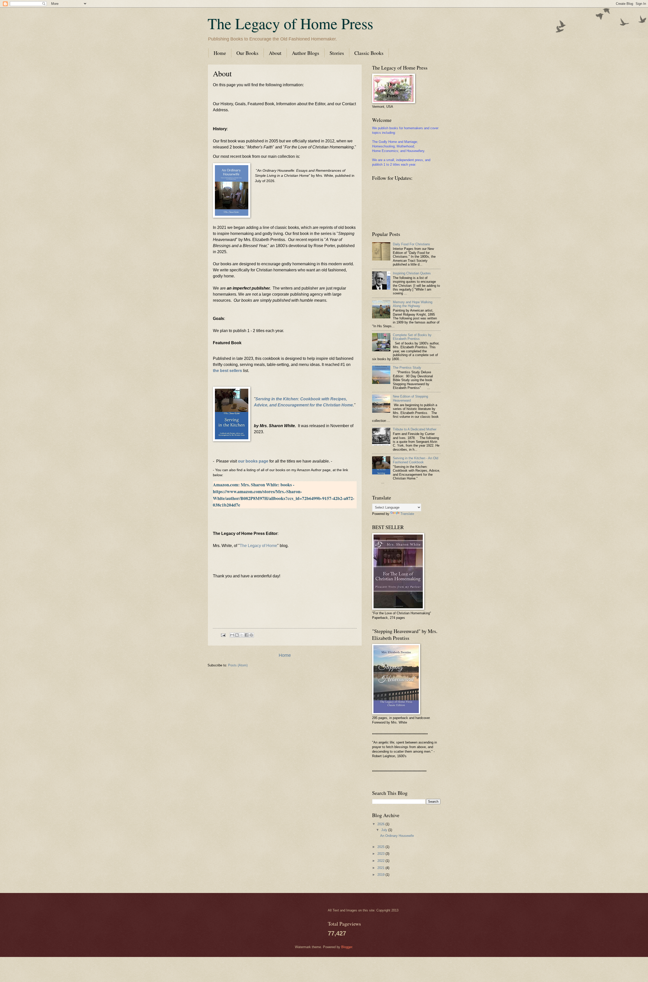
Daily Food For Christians (411, 244)
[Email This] (232, 635)
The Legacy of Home (258, 545)
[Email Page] (223, 635)
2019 (381, 875)
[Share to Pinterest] (251, 635)
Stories (337, 53)
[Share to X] (241, 635)
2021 (381, 868)
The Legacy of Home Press (290, 23)
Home (220, 53)
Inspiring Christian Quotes (412, 273)
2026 (381, 824)
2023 (381, 854)
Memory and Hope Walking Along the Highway (412, 304)
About (275, 53)
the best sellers (227, 370)
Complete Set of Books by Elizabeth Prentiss (412, 337)
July (384, 830)
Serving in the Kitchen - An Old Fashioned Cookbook (415, 460)
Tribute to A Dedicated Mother (414, 429)
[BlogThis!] (236, 635)
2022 (381, 861)
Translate (407, 514)
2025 (381, 847)
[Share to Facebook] (246, 635)
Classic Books (368, 53)
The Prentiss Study (407, 367)
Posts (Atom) (238, 665)
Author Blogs (305, 53)
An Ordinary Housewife (397, 836)
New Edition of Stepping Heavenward (410, 398)
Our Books (247, 53)
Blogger (346, 947)
